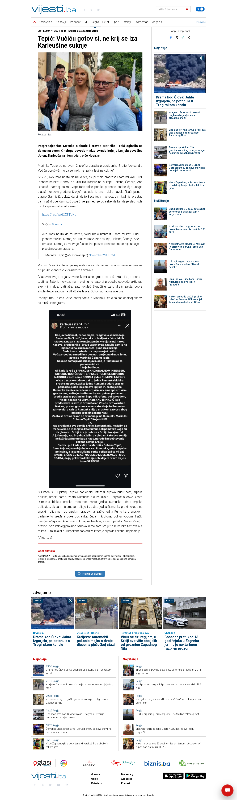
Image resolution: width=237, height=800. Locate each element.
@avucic (57, 224)
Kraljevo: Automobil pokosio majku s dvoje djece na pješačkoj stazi (185, 115)
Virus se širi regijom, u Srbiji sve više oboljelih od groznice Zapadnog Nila (187, 133)
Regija (95, 22)
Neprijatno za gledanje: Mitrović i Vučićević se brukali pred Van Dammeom (187, 247)
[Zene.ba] (89, 763)
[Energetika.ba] (192, 763)
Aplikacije (126, 778)
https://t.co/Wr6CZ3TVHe (59, 214)
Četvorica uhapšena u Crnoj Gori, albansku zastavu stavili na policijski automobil (187, 168)
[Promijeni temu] (200, 9)
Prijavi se (201, 22)
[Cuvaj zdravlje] (123, 763)
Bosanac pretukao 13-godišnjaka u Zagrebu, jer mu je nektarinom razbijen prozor (187, 150)
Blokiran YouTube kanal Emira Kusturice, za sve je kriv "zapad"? (185, 282)
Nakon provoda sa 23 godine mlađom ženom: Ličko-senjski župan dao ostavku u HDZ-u (186, 299)
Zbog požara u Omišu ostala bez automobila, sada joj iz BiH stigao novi (187, 212)
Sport (115, 22)
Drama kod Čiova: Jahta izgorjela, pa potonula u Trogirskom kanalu (175, 101)
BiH (86, 22)
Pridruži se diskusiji (92, 573)
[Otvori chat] (227, 790)
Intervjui (127, 22)
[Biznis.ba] (157, 763)
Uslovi (95, 778)
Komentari (142, 22)
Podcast (75, 22)
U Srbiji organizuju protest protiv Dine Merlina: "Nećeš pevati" (184, 264)
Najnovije (61, 22)
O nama (95, 774)
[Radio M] (41, 763)
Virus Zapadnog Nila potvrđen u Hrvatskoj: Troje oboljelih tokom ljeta (187, 185)
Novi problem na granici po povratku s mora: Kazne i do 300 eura (187, 229)
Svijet (105, 22)
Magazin (157, 22)
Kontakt (125, 783)
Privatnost (97, 783)
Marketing (127, 774)
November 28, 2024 (102, 255)
